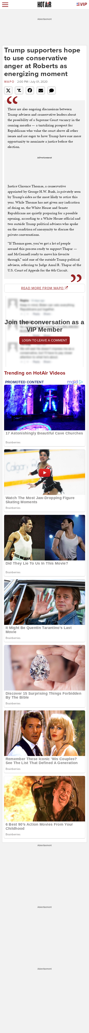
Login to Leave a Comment (44, 340)
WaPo (10, 81)
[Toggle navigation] (5, 4)
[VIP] (82, 4)
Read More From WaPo (43, 288)
